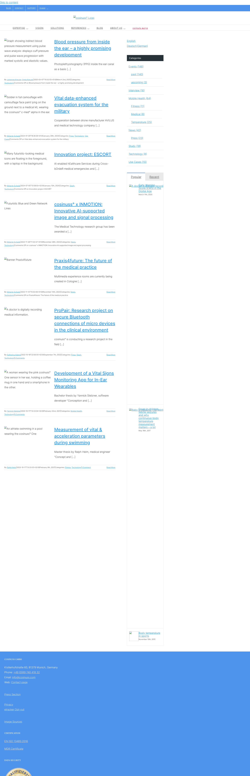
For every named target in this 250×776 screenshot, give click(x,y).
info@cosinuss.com (23, 677)
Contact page (19, 682)
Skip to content (9, 2)
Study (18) (135, 145)
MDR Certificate (13, 748)
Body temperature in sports (149, 634)
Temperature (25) (141, 122)
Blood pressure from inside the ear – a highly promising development (82, 48)
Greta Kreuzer (27, 79)
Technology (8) (138, 153)
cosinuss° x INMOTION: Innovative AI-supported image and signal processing (83, 211)
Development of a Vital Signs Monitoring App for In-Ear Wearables (84, 380)
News (73, 242)
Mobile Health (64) (140, 98)
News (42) (135, 130)
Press (71, 136)
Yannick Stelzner (13, 411)
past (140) (137, 74)
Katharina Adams (14, 355)
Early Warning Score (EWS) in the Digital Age (150, 188)
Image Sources (13, 721)
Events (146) (136, 66)
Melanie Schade (13, 136)
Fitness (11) (137, 106)
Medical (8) (138, 114)
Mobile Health (76, 411)
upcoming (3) (139, 82)
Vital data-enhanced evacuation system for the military (81, 104)
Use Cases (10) (138, 161)
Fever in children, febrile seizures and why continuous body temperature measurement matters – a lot (149, 418)
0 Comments (19, 358)
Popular (136, 177)
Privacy (8, 704)
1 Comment (86, 467)
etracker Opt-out (14, 709)
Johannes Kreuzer (14, 79)
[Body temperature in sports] (134, 640)
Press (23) (137, 138)
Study (72, 186)
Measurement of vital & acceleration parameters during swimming (79, 436)
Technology (9, 83)
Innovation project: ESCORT (82, 154)
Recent (154, 177)
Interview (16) (137, 90)
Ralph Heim (11, 467)
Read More (110, 79)
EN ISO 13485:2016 (16, 741)
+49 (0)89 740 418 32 (26, 672)
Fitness (68, 467)
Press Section (12, 694)
